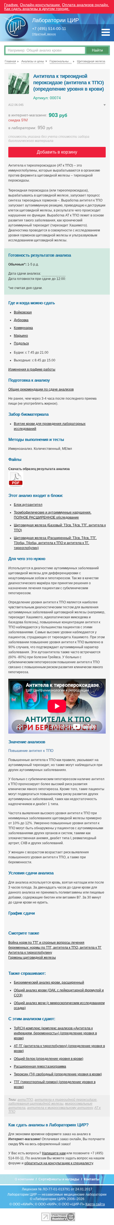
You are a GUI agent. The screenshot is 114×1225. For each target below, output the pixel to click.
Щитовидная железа (91, 61)
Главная (10, 61)
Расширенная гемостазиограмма (40, 1066)
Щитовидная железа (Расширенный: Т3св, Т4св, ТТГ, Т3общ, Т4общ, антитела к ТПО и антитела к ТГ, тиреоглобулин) (55, 543)
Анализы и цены (32, 61)
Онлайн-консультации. (40, 4)
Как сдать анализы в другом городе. (36, 8)
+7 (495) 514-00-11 (49, 29)
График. (11, 4)
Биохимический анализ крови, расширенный (49, 982)
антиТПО (25, 1100)
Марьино (21, 336)
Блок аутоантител (28, 505)
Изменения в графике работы (31, 369)
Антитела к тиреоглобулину (30, 953)
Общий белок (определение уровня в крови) (48, 1059)
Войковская (23, 312)
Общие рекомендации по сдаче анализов (41, 389)
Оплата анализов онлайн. (85, 4)
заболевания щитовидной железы (35, 1104)
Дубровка (21, 320)
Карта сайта (95, 1204)
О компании (24, 1179)
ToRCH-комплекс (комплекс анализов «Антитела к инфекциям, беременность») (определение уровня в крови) (55, 1033)
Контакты (91, 1179)
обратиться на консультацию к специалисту (58, 1163)
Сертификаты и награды (58, 1179)
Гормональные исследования (61, 61)
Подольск (21, 343)
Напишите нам (54, 1153)
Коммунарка (23, 328)
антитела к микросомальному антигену (60, 1108)
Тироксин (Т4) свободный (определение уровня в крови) (58, 1074)
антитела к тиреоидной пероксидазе (66, 1100)
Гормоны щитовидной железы (32, 957)
